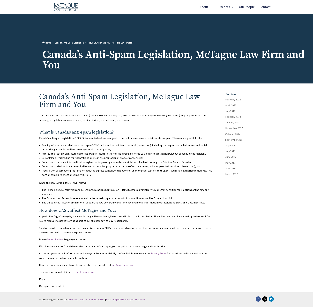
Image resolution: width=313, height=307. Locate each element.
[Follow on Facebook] (258, 299)
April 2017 (230, 168)
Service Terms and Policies (92, 299)
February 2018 (233, 117)
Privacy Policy (158, 253)
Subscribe (73, 299)
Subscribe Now (55, 239)
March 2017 (231, 174)
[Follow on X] (264, 299)
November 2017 (234, 128)
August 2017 (232, 145)
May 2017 (230, 163)
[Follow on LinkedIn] (271, 299)
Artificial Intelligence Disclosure (131, 299)
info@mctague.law (122, 265)
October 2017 (232, 134)
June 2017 (230, 157)
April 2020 (230, 105)
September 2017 (234, 140)
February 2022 (233, 99)
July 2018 (230, 111)
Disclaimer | (111, 299)
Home (48, 42)
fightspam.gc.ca (85, 272)
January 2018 (232, 122)
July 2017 (230, 151)
